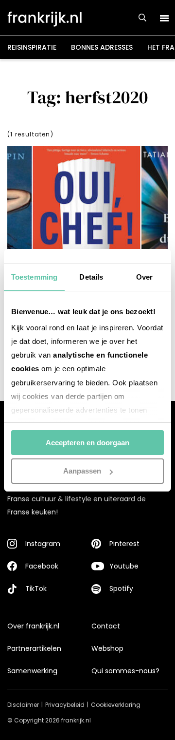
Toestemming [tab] (34, 277)
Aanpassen (82, 471)
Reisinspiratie (31, 47)
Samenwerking (32, 671)
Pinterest (124, 544)
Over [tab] (144, 277)
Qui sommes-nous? (125, 671)
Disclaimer (23, 705)
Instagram (42, 544)
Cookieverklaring (115, 705)
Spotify (121, 588)
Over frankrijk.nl (33, 626)
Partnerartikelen (34, 648)
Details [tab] (91, 277)
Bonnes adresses (102, 47)
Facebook (41, 566)
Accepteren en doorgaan (87, 442)
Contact (105, 626)
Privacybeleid (65, 705)
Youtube (124, 566)
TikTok (36, 588)
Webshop (107, 648)
